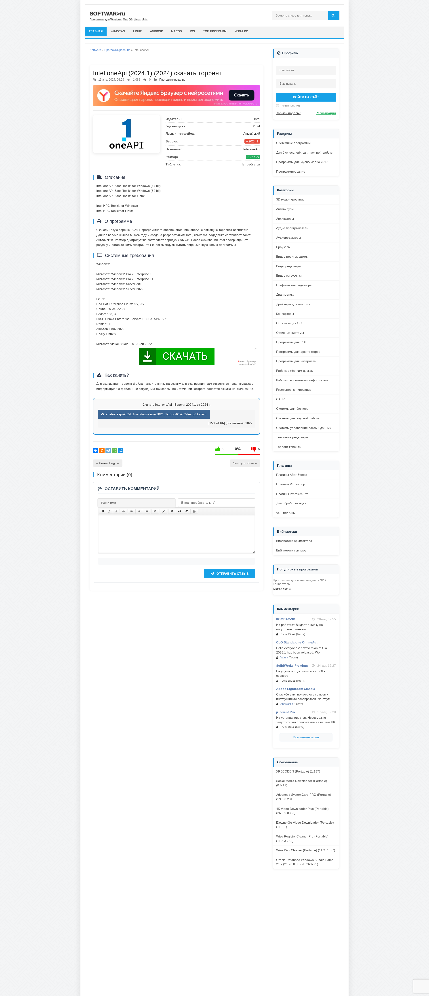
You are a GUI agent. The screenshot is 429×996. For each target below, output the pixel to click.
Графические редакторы (294, 285)
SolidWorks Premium (292, 665)
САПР (280, 399)
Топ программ (215, 31)
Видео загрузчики (289, 275)
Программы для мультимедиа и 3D (302, 162)
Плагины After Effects (291, 474)
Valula (284, 657)
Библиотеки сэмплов (291, 550)
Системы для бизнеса (292, 408)
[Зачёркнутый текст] (123, 511)
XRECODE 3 (282, 589)
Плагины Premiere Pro (292, 494)
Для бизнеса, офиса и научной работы (304, 152)
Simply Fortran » (245, 463)
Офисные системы (290, 332)
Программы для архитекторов (298, 351)
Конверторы (285, 313)
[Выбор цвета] (163, 511)
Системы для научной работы (298, 418)
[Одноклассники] (102, 450)
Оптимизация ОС (289, 323)
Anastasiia (286, 704)
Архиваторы (285, 218)
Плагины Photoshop (290, 484)
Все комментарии (306, 737)
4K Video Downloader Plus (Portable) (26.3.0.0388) (302, 811)
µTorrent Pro (285, 712)
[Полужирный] (102, 511)
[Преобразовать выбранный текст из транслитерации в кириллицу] (187, 511)
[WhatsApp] (114, 450)
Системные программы (293, 143)
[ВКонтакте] (95, 450)
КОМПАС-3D (285, 619)
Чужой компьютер (290, 105)
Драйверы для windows (293, 304)
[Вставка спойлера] (194, 511)
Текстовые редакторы (292, 437)
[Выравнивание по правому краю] (146, 511)
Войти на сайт (306, 97)
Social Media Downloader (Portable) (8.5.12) (301, 783)
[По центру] (139, 511)
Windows (118, 31)
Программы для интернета (296, 361)
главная (96, 31)
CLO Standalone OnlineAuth (298, 642)
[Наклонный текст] (109, 511)
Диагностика (285, 294)
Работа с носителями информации (302, 380)
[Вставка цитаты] (179, 511)
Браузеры (283, 247)
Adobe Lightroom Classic (295, 689)
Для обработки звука (291, 503)
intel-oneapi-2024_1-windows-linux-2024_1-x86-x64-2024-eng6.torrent (155, 414)
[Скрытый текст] (172, 511)
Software (95, 50)
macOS (176, 31)
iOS (192, 31)
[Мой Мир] (120, 450)
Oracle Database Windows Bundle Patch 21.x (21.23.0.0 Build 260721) (304, 862)
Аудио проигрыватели (292, 228)
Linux (137, 31)
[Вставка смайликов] (155, 511)
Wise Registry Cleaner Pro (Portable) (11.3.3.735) (302, 839)
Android (156, 31)
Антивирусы (285, 209)
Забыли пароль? (288, 113)
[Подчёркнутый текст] (116, 511)
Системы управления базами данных (303, 428)
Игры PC (241, 31)
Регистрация (326, 113)
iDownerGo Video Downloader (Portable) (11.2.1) (305, 825)
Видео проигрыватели (292, 256)
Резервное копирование (293, 389)
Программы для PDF (291, 342)
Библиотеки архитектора (294, 541)
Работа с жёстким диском (294, 370)
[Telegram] (108, 450)
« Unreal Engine (107, 463)
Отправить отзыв (232, 573)
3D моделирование (290, 199)
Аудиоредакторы (288, 237)
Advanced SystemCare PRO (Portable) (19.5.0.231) (303, 797)
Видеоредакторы (288, 266)
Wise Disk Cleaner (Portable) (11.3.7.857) (305, 850)
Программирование (117, 50)
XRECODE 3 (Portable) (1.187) (298, 771)
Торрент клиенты (288, 447)
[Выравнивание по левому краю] (132, 511)
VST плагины (285, 513)
